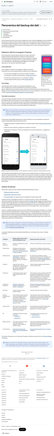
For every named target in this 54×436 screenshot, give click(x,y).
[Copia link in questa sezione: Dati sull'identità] (12, 67)
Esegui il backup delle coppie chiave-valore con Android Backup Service (20, 330)
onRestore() (17, 318)
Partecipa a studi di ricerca (42, 399)
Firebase (3, 417)
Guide (4, 20)
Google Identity (28, 79)
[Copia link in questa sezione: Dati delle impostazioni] (16, 96)
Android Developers (5, 19)
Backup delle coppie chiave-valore (12, 194)
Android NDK (21, 402)
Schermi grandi (40, 372)
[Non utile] (51, 19)
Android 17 (4, 392)
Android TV (39, 381)
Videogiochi (21, 372)
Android (3, 374)
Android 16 (4, 394)
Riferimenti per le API (23, 397)
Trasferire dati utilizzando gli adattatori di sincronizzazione (19, 92)
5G (19, 383)
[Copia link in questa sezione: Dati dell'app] (10, 83)
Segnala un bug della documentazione (41, 395)
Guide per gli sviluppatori (24, 395)
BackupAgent (16, 257)
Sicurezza (4, 378)
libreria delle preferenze (45, 123)
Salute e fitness (22, 377)
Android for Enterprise (6, 376)
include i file (32, 201)
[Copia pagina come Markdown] (45, 25)
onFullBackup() (35, 315)
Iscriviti (22, 429)
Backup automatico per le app (11, 192)
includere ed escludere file (43, 258)
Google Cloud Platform (6, 419)
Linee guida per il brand (16, 426)
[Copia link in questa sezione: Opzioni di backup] (16, 187)
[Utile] (49, 19)
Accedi (50, 1)
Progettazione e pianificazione (17, 19)
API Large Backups (8, 197)
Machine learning (22, 375)
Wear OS (38, 375)
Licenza (7, 426)
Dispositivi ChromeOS (41, 377)
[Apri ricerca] (34, 1)
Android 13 (4, 400)
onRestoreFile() (36, 317)
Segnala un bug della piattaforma (44, 392)
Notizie (3, 382)
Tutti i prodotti (5, 421)
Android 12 (4, 402)
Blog (2, 384)
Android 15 (4, 396)
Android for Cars (40, 379)
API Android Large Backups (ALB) (17, 227)
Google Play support (41, 397)
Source (3, 380)
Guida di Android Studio (24, 393)
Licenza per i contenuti (41, 358)
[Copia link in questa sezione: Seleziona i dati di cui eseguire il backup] (32, 52)
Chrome (3, 415)
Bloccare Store (31, 75)
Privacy (20, 381)
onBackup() (17, 316)
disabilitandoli (33, 251)
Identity (11, 5)
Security (4, 5)
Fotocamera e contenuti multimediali (27, 379)
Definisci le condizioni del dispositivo (38, 284)
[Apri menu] (2, 1)
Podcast (3, 386)
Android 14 (4, 398)
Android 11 (4, 404)
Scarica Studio (22, 399)
